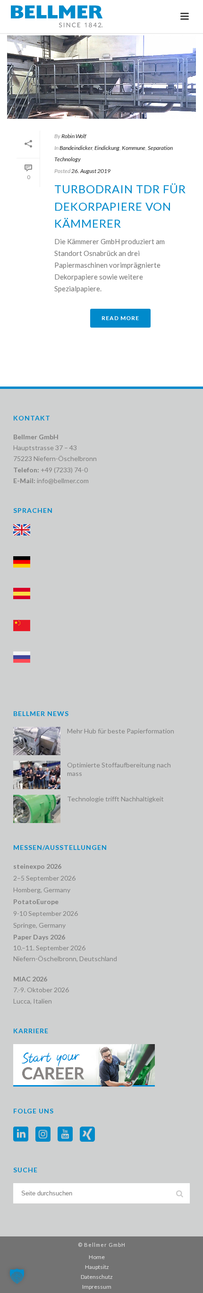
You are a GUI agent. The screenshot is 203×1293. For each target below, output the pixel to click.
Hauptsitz (97, 1266)
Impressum (96, 1286)
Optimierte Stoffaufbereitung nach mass (119, 769)
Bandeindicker (75, 147)
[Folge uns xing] (87, 1135)
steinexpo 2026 (37, 866)
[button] (17, 1276)
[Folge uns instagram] (43, 1135)
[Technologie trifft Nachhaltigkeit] (36, 809)
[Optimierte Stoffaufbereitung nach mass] (36, 775)
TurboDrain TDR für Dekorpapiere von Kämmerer (120, 206)
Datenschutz (97, 1276)
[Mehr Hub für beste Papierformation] (36, 741)
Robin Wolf (73, 136)
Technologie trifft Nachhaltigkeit (115, 799)
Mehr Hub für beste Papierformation (120, 731)
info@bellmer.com (63, 481)
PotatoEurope (36, 902)
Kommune (133, 147)
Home (97, 1256)
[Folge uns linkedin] (20, 1135)
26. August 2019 (90, 170)
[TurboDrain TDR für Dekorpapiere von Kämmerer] (101, 77)
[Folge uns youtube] (65, 1135)
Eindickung (106, 147)
